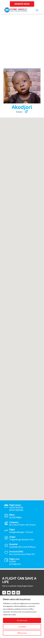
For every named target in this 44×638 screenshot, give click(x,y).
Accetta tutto (22, 620)
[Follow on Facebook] (4, 592)
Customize (22, 627)
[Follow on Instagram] (18, 592)
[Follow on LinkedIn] (13, 592)
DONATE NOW (22, 3)
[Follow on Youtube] (9, 592)
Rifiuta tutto (22, 633)
